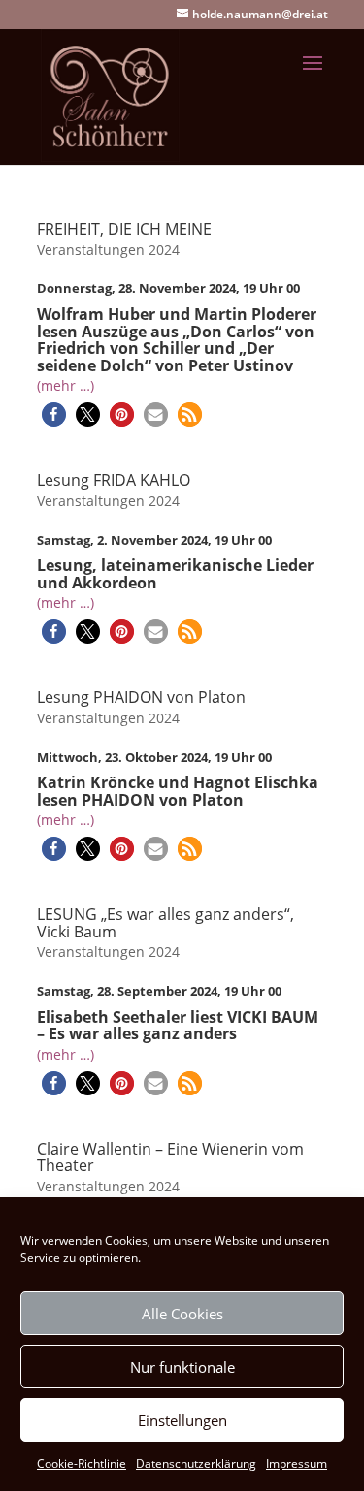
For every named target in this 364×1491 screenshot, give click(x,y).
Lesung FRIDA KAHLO (113, 480)
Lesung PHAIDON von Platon (141, 697)
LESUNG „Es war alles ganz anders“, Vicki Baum (165, 923)
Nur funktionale (182, 1367)
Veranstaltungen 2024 (108, 249)
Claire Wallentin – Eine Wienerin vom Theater (170, 1157)
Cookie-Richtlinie (81, 1463)
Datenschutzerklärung (196, 1463)
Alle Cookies (182, 1313)
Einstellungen (182, 1420)
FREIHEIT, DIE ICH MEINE (124, 228)
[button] (54, 414)
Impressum (296, 1463)
